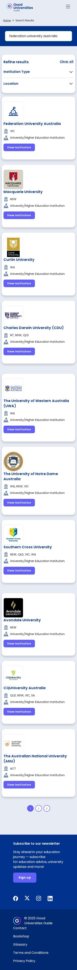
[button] (68, 7)
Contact (20, 928)
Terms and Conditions (30, 952)
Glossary (20, 944)
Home (7, 20)
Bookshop (21, 936)
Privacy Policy (24, 961)
